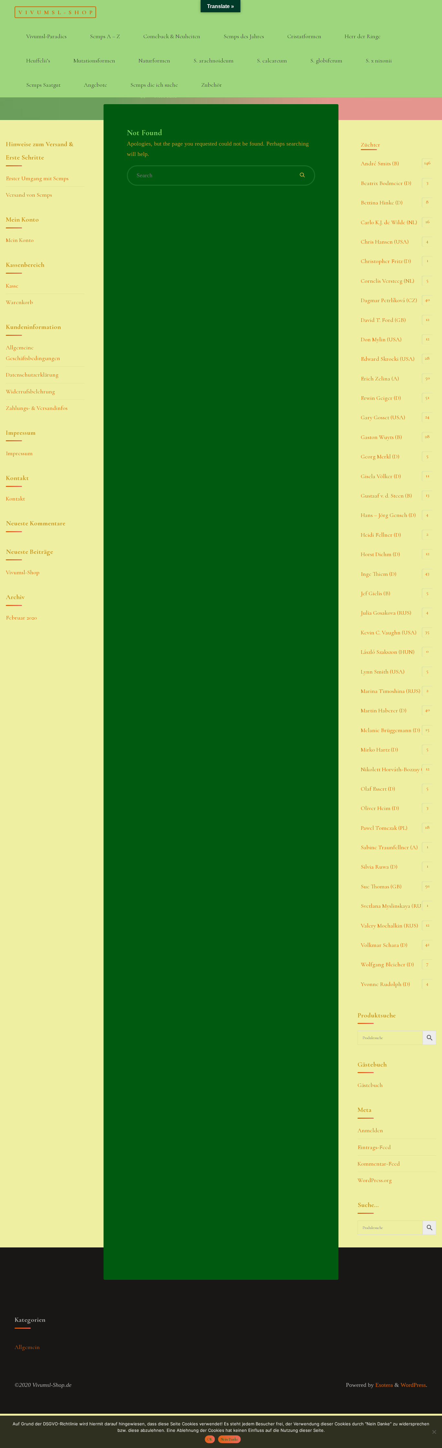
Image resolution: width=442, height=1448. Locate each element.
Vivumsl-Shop (56, 12)
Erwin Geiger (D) (381, 397)
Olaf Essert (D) (378, 788)
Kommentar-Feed (379, 1163)
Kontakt (15, 498)
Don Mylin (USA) (381, 339)
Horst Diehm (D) (380, 554)
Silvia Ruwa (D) (379, 866)
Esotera (383, 1385)
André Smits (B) (380, 163)
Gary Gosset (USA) (383, 417)
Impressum (19, 453)
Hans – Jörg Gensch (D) (388, 515)
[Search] (302, 175)
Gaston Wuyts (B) (381, 437)
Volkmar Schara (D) (384, 945)
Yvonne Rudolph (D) (385, 984)
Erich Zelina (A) (380, 378)
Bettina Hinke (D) (382, 202)
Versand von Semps (29, 194)
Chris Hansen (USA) (385, 241)
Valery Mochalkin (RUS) (389, 925)
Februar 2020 (21, 617)
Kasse (12, 285)
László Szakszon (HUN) (387, 651)
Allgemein (27, 1347)
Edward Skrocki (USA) (387, 358)
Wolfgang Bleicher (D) (387, 964)
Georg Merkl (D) (380, 456)
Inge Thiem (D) (378, 573)
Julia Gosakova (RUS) (386, 612)
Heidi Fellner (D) (381, 534)
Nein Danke (229, 1439)
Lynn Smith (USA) (382, 671)
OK (209, 1439)
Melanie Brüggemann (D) (390, 730)
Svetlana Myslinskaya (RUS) (393, 905)
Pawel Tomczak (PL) (384, 827)
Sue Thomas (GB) (381, 886)
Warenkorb (19, 302)
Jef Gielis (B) (375, 593)
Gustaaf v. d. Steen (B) (386, 495)
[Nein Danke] (434, 1432)
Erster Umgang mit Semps (37, 178)
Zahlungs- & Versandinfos (37, 407)
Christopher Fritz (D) (386, 261)
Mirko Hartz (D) (379, 749)
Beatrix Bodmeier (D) (386, 183)
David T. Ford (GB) (383, 320)
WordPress (413, 1385)
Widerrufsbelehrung (30, 391)
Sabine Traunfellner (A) (389, 847)
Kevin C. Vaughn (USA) (388, 632)
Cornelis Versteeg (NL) (387, 280)
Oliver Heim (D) (380, 808)
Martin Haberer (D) (383, 710)
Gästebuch (370, 1085)
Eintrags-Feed (374, 1147)
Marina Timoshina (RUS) (390, 691)
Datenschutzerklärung (32, 374)
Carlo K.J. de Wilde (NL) (389, 222)
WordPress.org (375, 1180)
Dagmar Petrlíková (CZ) (389, 300)
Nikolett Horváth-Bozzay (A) (394, 769)
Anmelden (370, 1130)
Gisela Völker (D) (381, 476)
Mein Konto (20, 240)
